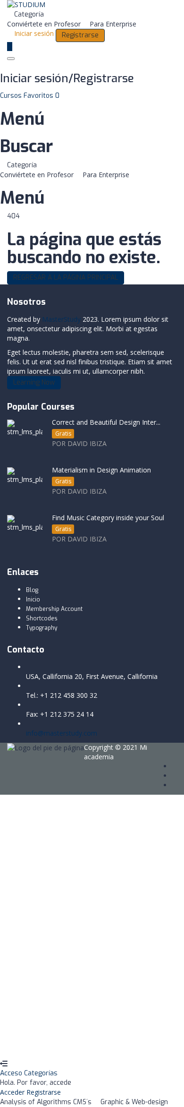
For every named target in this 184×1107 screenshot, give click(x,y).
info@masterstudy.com (61, 733)
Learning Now (34, 382)
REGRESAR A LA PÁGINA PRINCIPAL (65, 277)
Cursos (12, 95)
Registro (54, 1044)
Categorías (41, 1073)
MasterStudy (61, 319)
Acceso (12, 1073)
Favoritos (41, 95)
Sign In (78, 1044)
